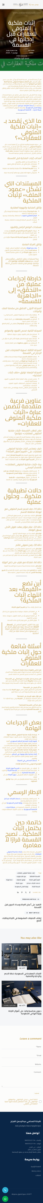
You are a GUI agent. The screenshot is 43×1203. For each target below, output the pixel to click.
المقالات (38, 1175)
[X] (26, 892)
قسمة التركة (12, 770)
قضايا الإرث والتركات (21, 58)
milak (31, 53)
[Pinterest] (22, 892)
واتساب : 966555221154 (33, 1140)
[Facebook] (30, 892)
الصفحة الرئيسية (36, 1167)
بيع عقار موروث (21, 876)
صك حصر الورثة (32, 248)
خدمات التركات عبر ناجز (26, 105)
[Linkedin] (18, 892)
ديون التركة (12, 774)
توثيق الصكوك (20, 879)
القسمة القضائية (28, 772)
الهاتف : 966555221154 (33, 1143)
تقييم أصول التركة (12, 768)
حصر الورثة (9, 879)
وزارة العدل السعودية (33, 107)
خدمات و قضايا (36, 1171)
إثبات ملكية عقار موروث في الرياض (24, 754)
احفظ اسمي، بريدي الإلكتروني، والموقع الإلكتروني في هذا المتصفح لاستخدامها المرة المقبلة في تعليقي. (21, 1101)
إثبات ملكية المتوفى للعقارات (26, 873)
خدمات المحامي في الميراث (27, 760)
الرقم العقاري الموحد (29, 215)
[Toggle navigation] (8, 4)
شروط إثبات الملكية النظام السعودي (23, 741)
